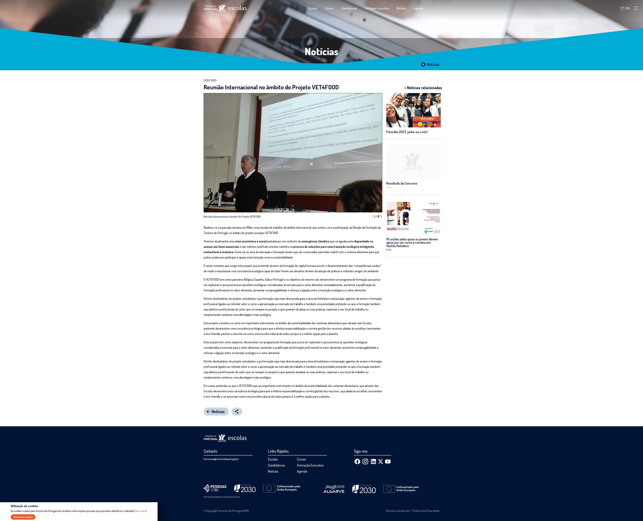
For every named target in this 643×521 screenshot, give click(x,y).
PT (623, 8)
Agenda (418, 8)
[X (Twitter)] (380, 461)
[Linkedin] (373, 461)
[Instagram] (365, 461)
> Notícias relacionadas (423, 87)
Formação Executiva (376, 8)
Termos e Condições (397, 510)
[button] (636, 8)
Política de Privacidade (426, 510)
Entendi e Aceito (23, 517)
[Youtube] (387, 461)
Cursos (329, 8)
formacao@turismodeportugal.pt (221, 459)
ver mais (140, 511)
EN (627, 8)
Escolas (312, 8)
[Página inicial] (225, 8)
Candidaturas (349, 8)
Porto (388, 249)
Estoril (389, 187)
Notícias (401, 8)
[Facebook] (357, 461)
